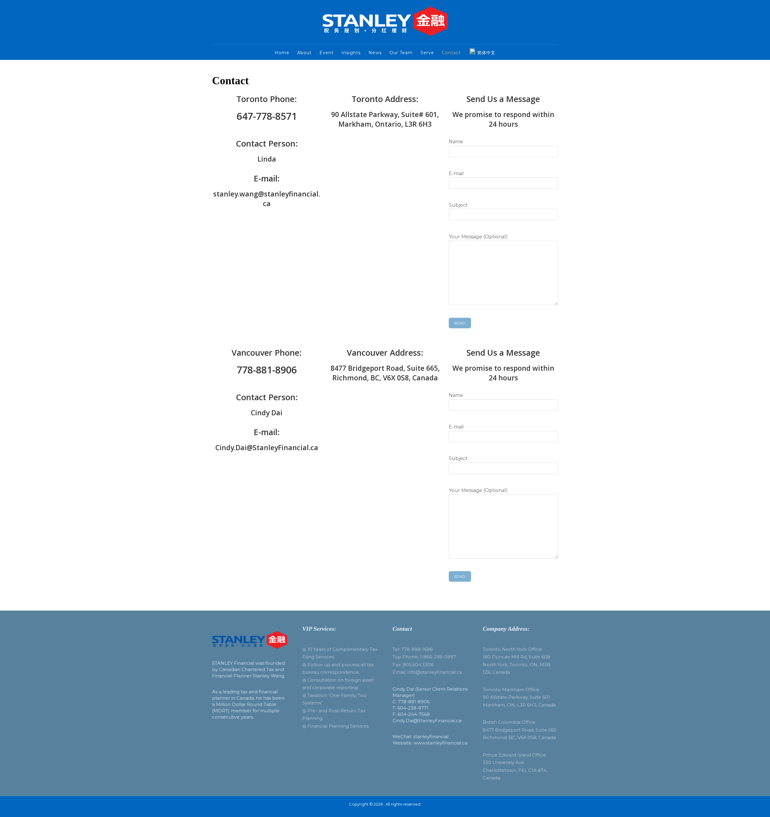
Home (282, 52)
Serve (427, 52)
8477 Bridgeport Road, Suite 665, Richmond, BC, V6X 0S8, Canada (385, 372)
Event (326, 52)
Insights (351, 52)
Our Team (401, 52)
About (304, 52)
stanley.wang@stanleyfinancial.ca (266, 198)
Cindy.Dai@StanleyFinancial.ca (266, 447)
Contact (451, 52)
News (375, 52)
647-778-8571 (267, 116)
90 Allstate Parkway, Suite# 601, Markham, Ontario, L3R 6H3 (385, 119)
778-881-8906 (267, 369)
